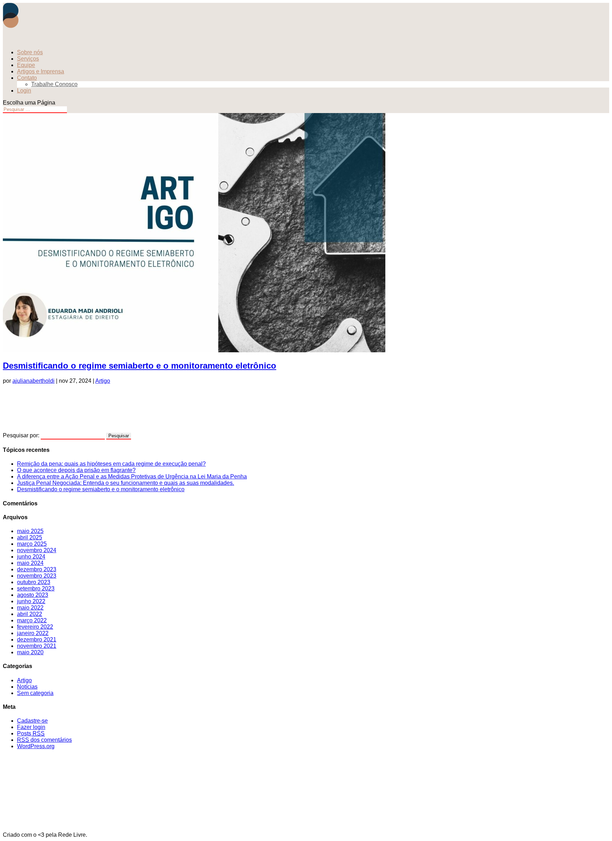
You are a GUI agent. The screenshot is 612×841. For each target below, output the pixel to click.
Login (24, 91)
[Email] (306, 425)
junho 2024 (31, 557)
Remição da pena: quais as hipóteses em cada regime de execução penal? (111, 464)
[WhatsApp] (306, 397)
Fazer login (31, 727)
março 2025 (32, 544)
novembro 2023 (36, 576)
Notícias (27, 687)
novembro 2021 (36, 646)
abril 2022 (29, 614)
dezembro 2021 (36, 640)
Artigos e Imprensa (40, 71)
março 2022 (32, 620)
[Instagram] (306, 762)
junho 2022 (31, 601)
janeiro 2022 (33, 633)
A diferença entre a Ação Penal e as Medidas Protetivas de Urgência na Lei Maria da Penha (132, 476)
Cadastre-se (32, 721)
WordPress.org (36, 746)
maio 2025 (30, 531)
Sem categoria (35, 693)
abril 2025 (29, 537)
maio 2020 (30, 652)
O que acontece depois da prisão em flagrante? (76, 470)
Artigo (102, 381)
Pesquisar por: (21, 435)
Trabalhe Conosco (54, 84)
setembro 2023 (36, 588)
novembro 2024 (36, 550)
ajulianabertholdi (33, 381)
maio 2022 (30, 608)
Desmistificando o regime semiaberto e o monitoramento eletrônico (139, 365)
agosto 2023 (32, 595)
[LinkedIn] (306, 411)
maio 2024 (30, 563)
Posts (31, 733)
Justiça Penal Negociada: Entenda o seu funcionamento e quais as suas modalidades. (125, 483)
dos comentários (44, 740)
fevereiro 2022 (35, 627)
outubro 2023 (33, 582)
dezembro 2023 (36, 569)
